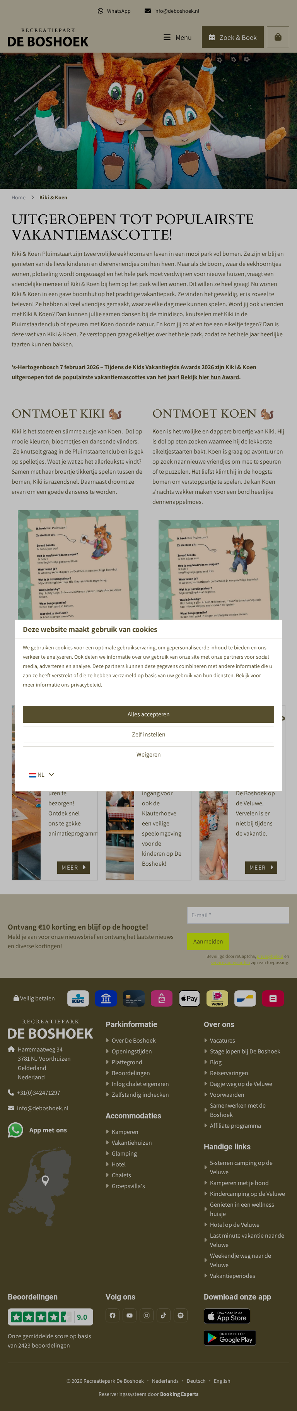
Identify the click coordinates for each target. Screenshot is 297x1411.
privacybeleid (86, 684)
